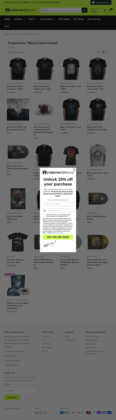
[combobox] (46, 211)
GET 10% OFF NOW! (58, 237)
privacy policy (59, 233)
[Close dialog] (74, 170)
